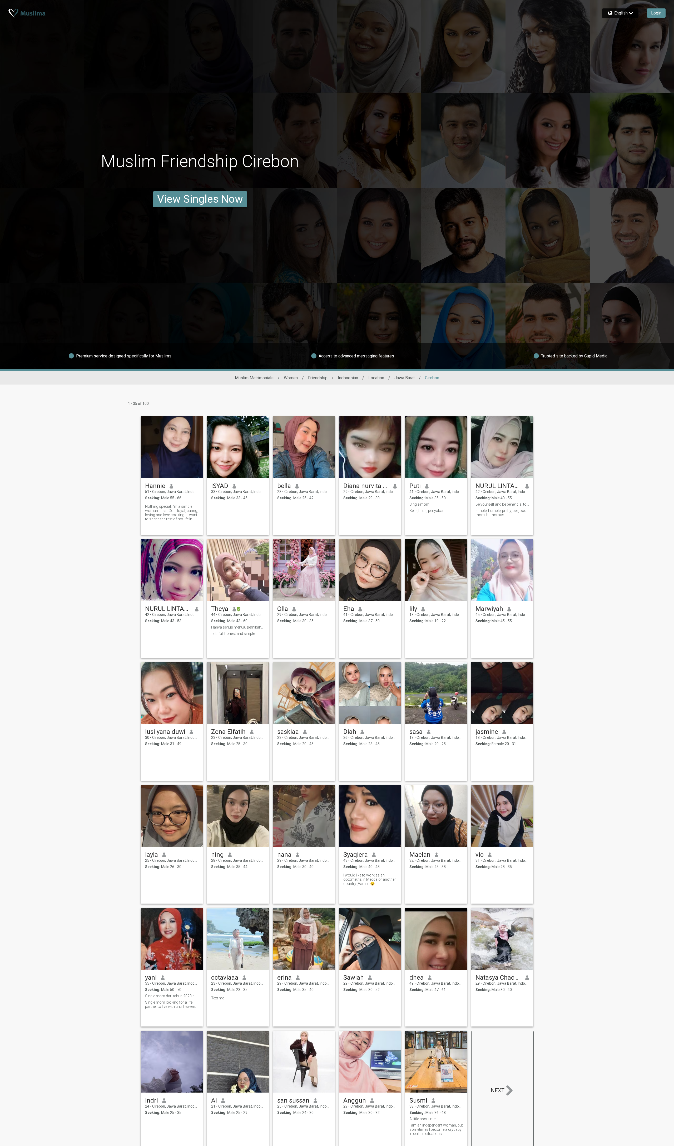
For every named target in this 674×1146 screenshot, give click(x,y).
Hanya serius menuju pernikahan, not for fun (238, 627)
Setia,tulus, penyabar (426, 511)
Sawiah (353, 977)
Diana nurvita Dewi (366, 486)
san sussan (293, 1100)
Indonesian (348, 377)
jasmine (486, 731)
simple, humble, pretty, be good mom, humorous (500, 513)
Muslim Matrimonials (254, 377)
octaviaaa (224, 977)
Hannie (155, 486)
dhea (416, 977)
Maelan (419, 854)
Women (291, 377)
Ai (214, 1100)
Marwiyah (489, 608)
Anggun (354, 1100)
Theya (219, 608)
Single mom (419, 504)
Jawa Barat (404, 377)
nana (284, 854)
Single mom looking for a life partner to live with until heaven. (170, 1004)
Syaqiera (355, 854)
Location (376, 377)
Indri (151, 1100)
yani (151, 977)
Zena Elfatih (228, 731)
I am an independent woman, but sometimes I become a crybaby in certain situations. (436, 1129)
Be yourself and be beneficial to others (502, 504)
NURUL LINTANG (498, 486)
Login (656, 13)
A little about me (422, 1119)
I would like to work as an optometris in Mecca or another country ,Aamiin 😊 (369, 879)
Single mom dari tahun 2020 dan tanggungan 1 (172, 996)
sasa (416, 731)
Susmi (418, 1100)
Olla (282, 608)
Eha (348, 608)
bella (284, 486)
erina (284, 977)
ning (217, 854)
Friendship (318, 377)
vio (479, 854)
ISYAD (219, 486)
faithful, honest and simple (233, 633)
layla (151, 854)
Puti (415, 486)
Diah (349, 731)
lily (413, 608)
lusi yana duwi (165, 731)
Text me (217, 998)
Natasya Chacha (498, 977)
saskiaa (288, 731)
